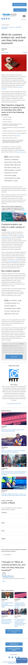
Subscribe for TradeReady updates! (14, 631)
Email (3, 530)
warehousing (17, 135)
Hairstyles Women (7, 575)
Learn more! (14, 356)
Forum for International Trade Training (14, 662)
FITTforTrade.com (14, 644)
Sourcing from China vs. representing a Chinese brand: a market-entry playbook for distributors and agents (13, 473)
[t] (2, 18)
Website (3, 538)
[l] (6, 18)
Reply (4, 581)
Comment (4, 512)
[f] (4, 18)
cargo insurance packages (13, 260)
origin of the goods (21, 152)
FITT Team (5, 52)
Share (23, 52)
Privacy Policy (17, 663)
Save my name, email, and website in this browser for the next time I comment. (13, 550)
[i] (8, 18)
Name (3, 522)
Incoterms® (11, 27)
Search (24, 19)
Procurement (4, 27)
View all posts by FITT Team (14, 403)
